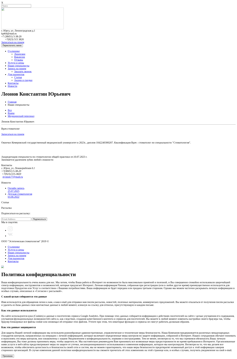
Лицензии (19, 54)
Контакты (13, 83)
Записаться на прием (12, 42)
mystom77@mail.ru (13, 176)
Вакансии (19, 57)
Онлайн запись (16, 189)
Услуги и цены (16, 62)
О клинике (14, 51)
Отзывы (18, 59)
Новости (12, 86)
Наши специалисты (18, 65)
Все (10, 110)
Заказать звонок (23, 71)
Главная (12, 101)
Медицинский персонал (21, 116)
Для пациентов (16, 74)
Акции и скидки (23, 80)
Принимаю (8, 356)
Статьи (18, 77)
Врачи (11, 113)
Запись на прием (17, 68)
